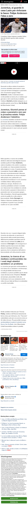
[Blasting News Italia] (8, 2)
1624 (12, 462)
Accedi (25, 1)
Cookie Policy (11, 495)
